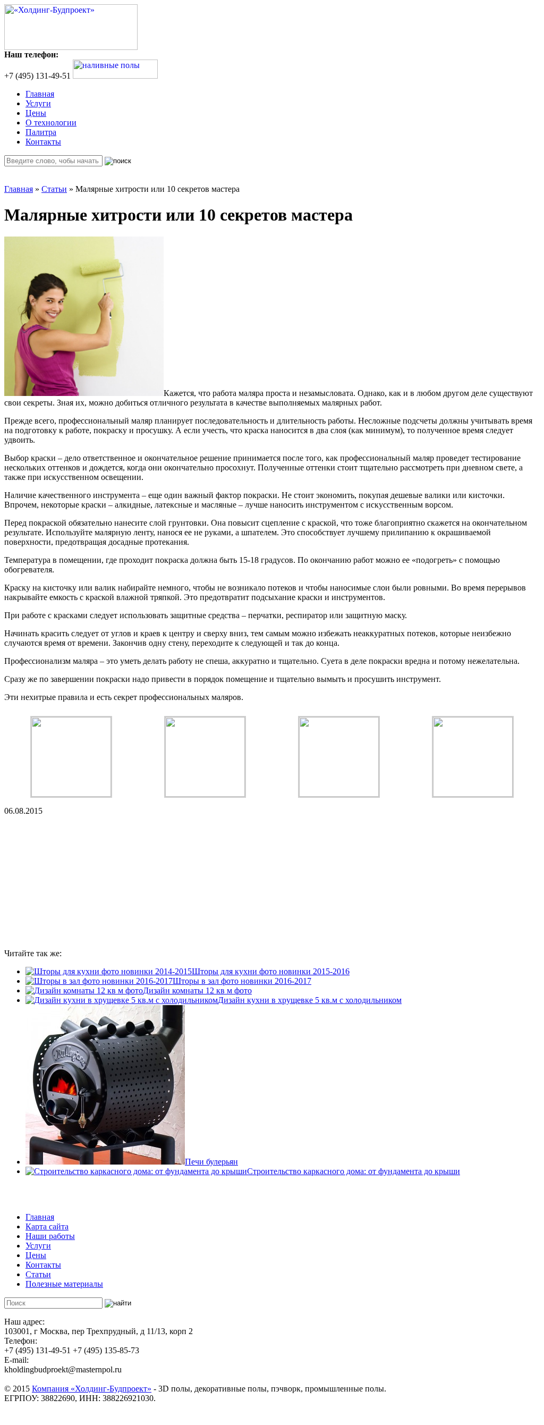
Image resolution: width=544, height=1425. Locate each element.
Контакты (43, 141)
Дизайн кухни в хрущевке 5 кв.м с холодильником (310, 1000)
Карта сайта (47, 1226)
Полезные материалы (64, 1283)
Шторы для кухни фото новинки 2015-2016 (271, 971)
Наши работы (50, 1236)
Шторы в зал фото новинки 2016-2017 (242, 980)
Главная (40, 93)
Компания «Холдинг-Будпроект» (91, 1388)
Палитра (41, 132)
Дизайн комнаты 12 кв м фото (197, 990)
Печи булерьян (211, 1161)
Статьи (54, 188)
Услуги (38, 103)
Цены (36, 112)
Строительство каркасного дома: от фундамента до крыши (353, 1171)
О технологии (51, 122)
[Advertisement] (84, 882)
